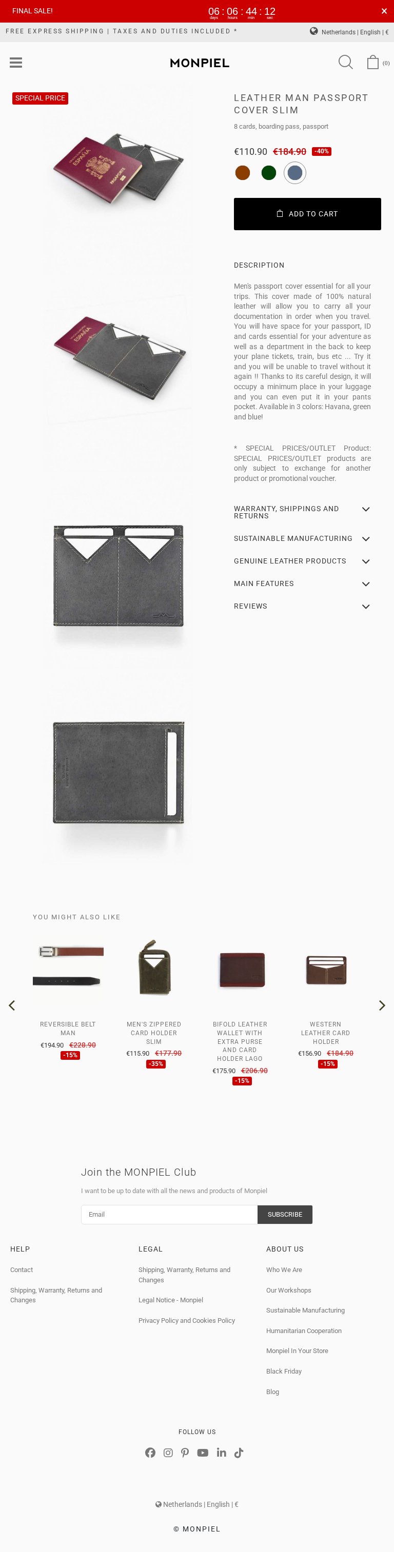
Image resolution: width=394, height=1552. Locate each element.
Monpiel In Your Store (297, 1351)
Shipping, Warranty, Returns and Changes (56, 1295)
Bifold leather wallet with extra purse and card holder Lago (240, 1041)
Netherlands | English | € (354, 32)
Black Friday (284, 1371)
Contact (21, 1270)
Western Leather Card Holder (325, 1033)
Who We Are (284, 1270)
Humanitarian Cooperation (304, 1331)
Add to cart (313, 214)
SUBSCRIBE (285, 1214)
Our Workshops (288, 1290)
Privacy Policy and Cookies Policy (187, 1320)
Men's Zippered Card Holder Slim (154, 1033)
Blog (272, 1392)
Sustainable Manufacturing (305, 1310)
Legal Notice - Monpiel (171, 1300)
